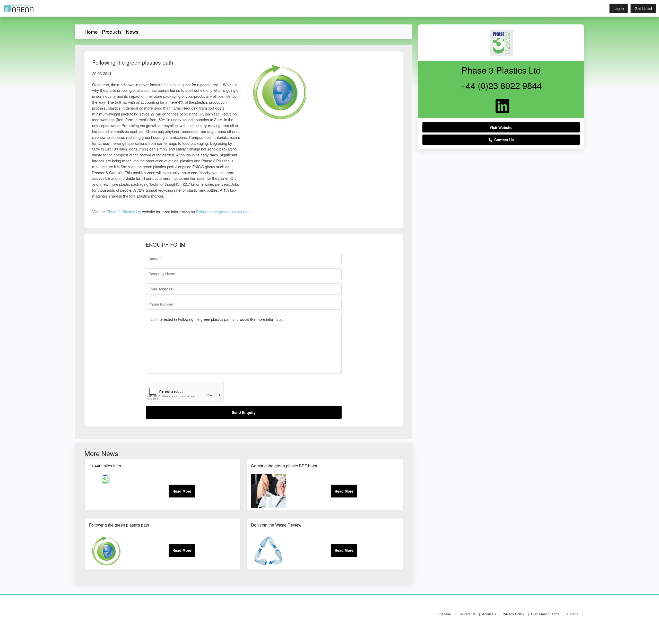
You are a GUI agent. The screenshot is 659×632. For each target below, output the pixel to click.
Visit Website (501, 127)
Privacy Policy (513, 613)
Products (112, 31)
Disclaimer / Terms (545, 613)
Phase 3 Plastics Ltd (124, 211)
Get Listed (643, 8)
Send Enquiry (244, 412)
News (132, 31)
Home (91, 31)
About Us (489, 613)
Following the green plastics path (223, 211)
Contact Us (503, 139)
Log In (618, 8)
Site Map (444, 613)
